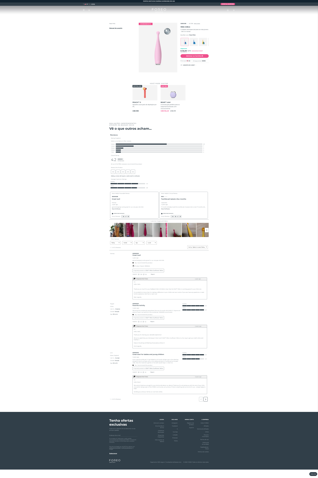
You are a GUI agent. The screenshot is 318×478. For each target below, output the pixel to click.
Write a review (197, 23)
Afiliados (206, 426)
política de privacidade (114, 447)
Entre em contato (159, 423)
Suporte (191, 427)
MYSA (207, 432)
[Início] (159, 10)
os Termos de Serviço (127, 447)
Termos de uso (204, 439)
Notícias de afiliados (203, 429)
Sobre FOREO (205, 423)
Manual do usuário (115, 28)
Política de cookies (203, 452)
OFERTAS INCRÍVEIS (228, 4)
